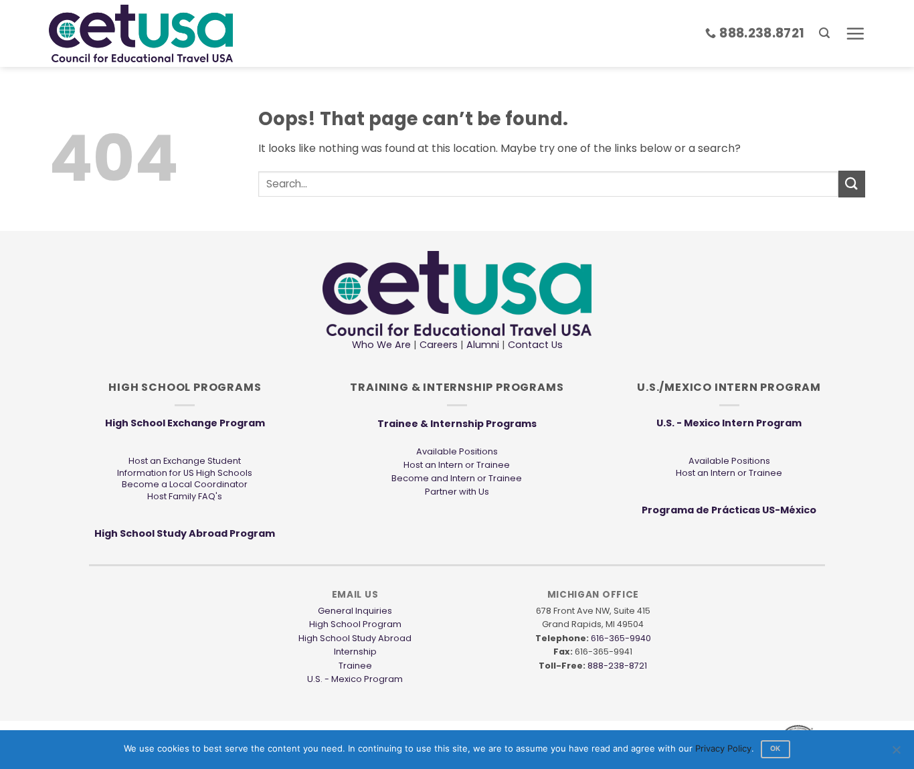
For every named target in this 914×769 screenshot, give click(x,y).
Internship (355, 651)
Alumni (482, 344)
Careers (439, 344)
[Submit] (851, 184)
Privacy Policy (723, 748)
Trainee (355, 665)
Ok (775, 748)
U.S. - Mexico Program (355, 679)
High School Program (355, 624)
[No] (896, 753)
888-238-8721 (617, 665)
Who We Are (381, 344)
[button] (824, 33)
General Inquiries (355, 610)
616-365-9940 (621, 638)
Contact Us (534, 344)
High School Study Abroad (355, 638)
